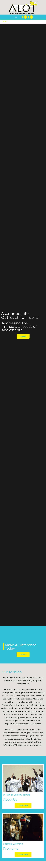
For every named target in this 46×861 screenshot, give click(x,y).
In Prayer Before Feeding (16, 794)
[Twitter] (22, 17)
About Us (10, 799)
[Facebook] (25, 17)
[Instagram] (31, 17)
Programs (10, 848)
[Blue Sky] (28, 17)
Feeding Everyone (13, 844)
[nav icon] (16, 17)
